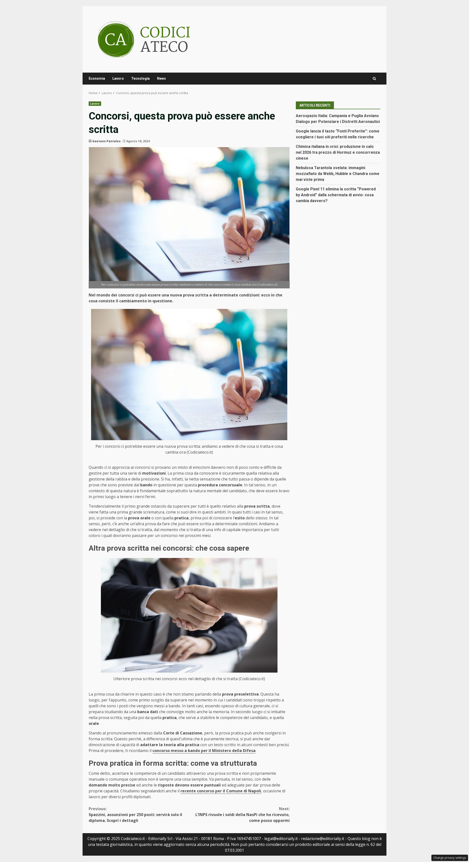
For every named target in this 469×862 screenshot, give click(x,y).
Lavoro (118, 78)
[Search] (374, 78)
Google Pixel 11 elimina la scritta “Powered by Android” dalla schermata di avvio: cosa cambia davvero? (336, 195)
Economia (97, 78)
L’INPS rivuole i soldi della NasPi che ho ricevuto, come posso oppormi (242, 814)
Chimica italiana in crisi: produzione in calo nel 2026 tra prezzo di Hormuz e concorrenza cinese (338, 152)
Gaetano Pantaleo (106, 141)
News (161, 78)
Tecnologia (140, 78)
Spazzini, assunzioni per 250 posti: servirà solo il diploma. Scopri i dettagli (135, 814)
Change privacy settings (449, 858)
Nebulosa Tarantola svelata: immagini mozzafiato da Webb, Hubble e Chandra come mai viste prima (337, 173)
